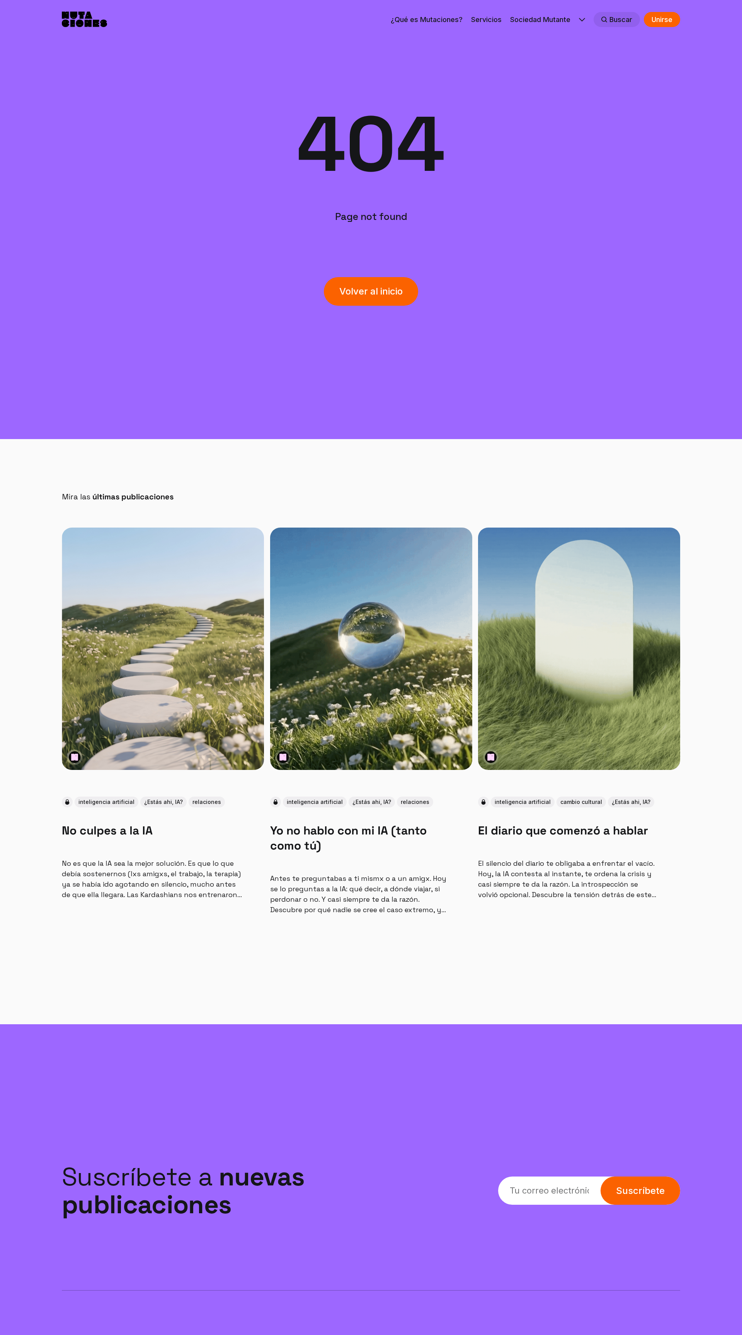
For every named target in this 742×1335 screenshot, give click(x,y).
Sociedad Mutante (540, 19)
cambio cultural (581, 802)
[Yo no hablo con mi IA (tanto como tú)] (371, 649)
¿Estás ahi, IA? (163, 802)
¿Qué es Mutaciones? (427, 19)
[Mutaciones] (74, 757)
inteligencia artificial (106, 802)
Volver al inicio (371, 291)
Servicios (486, 19)
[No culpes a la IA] (163, 649)
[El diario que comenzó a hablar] (579, 649)
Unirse (662, 19)
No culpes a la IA (107, 830)
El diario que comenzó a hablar (563, 830)
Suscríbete (640, 1190)
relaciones (206, 802)
